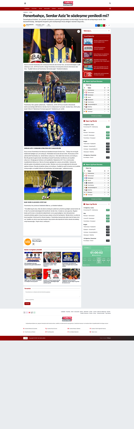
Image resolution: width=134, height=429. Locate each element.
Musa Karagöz (37, 241)
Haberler (25, 12)
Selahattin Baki (44, 205)
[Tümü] (109, 30)
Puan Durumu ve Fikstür (30, 331)
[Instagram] (27, 312)
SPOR (40, 8)
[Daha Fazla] (104, 25)
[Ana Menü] (110, 9)
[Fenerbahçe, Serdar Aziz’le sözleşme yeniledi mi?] (52, 46)
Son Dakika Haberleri (74, 331)
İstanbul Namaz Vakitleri (75, 328)
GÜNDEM (26, 8)
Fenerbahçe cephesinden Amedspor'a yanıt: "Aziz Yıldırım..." (50, 265)
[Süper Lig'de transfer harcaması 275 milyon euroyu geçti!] (33, 273)
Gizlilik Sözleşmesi (84, 313)
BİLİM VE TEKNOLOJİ (101, 311)
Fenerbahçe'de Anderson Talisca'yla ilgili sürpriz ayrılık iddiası (69, 265)
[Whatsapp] (34, 312)
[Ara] (110, 3)
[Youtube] (29, 312)
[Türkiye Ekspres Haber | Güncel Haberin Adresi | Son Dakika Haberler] (68, 3)
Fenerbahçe (37, 64)
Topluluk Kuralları (100, 313)
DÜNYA (54, 8)
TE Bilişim (109, 338)
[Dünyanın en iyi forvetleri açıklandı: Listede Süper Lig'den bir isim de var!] (71, 273)
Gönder (27, 303)
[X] (24, 312)
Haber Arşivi (94, 331)
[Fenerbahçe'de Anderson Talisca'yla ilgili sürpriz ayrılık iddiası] (71, 257)
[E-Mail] (33, 244)
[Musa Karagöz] (27, 241)
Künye (94, 313)
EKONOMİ (60, 8)
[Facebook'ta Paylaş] (96, 25)
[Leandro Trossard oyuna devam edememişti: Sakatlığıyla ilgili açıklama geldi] (52, 273)
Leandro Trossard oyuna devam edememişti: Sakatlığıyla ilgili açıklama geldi (51, 281)
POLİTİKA (34, 8)
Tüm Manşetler (50, 331)
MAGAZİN (47, 8)
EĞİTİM (108, 311)
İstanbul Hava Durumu (52, 328)
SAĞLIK (90, 311)
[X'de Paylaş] (98, 25)
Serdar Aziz (69, 107)
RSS (26, 338)
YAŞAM (95, 311)
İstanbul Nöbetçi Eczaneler (31, 328)
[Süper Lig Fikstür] (109, 121)
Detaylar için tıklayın (96, 115)
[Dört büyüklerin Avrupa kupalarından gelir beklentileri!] (33, 257)
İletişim (91, 313)
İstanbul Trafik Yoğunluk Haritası (98, 328)
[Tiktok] (32, 312)
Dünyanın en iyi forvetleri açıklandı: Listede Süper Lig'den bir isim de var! (70, 281)
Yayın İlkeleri (108, 313)
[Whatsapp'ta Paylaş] (101, 25)
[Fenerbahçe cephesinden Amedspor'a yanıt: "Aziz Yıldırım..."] (52, 257)
